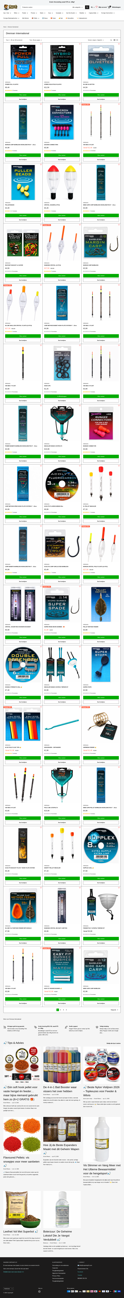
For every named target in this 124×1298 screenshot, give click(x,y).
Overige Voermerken (107, 13)
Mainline (82, 13)
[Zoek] (87, 7)
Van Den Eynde (70, 13)
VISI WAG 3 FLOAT (10, 988)
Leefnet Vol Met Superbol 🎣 (20, 1231)
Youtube (80, 1275)
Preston (33, 13)
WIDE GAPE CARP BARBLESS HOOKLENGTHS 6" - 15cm (99, 205)
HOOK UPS (47, 385)
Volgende (113, 1010)
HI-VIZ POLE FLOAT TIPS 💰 (13, 747)
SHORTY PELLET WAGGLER (52, 868)
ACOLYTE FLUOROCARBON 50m (53, 506)
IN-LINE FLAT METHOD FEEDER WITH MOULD (18, 928)
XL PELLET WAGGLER (89, 506)
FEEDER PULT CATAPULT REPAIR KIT (94, 928)
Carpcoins (55, 1268)
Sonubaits (58, 13)
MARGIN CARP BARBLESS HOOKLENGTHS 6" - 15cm (20, 144)
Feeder (24, 13)
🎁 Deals (53, 18)
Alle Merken (25, 18)
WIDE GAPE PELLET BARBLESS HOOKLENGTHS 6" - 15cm (100, 807)
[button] (41, 45)
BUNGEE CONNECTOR (89, 446)
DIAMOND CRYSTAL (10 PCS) (52, 265)
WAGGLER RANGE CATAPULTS (53, 446)
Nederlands (7, 1288)
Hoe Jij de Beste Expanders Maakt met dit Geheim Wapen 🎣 (61, 1149)
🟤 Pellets (34, 18)
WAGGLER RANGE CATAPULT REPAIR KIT (56, 687)
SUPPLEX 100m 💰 (88, 868)
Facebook (80, 1272)
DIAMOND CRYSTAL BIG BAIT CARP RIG (55, 928)
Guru (49, 13)
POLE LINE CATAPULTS (51, 807)
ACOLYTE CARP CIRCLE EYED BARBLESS (56, 566)
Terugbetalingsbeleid (57, 1270)
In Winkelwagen (62, 396)
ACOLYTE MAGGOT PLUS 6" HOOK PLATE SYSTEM (20, 868)
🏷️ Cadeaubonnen (82, 18)
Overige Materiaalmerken (10, 18)
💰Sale (61, 18)
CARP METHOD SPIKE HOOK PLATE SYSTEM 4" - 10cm (21, 506)
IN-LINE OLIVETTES (88, 84)
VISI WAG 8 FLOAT (10, 807)
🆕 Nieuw (45, 18)
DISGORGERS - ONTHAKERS (52, 747)
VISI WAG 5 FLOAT (88, 385)
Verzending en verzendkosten (60, 1265)
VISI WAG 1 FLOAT (88, 325)
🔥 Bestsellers (70, 18)
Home (4, 27)
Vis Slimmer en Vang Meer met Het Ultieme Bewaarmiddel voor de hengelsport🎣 (102, 1169)
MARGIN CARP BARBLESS (90, 265)
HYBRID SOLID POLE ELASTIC (53, 84)
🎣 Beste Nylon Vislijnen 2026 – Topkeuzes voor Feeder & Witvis (101, 1091)
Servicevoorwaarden (58, 1278)
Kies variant (23, 95)
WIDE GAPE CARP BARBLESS (91, 988)
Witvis (15, 13)
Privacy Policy (56, 1276)
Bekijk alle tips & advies (114, 1043)
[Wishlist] (97, 7)
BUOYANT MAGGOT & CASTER (14, 265)
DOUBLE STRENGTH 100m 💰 (13, 687)
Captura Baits (92, 13)
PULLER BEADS (9, 205)
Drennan (7, 82)
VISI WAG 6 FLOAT (88, 144)
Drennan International (13, 27)
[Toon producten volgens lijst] (117, 40)
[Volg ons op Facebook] (39, 1291)
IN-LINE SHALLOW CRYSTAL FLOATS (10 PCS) (18, 325)
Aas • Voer (6, 13)
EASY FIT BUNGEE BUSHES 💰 (53, 988)
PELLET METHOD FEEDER (90, 626)
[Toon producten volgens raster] (114, 40)
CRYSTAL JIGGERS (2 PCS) (52, 205)
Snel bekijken (23, 99)
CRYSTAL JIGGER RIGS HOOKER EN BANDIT (18, 626)
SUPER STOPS (87, 687)
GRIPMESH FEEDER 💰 (89, 747)
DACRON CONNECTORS (51, 144)
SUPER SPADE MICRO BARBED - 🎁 (54, 626)
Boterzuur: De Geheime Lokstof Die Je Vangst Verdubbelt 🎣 (57, 1235)
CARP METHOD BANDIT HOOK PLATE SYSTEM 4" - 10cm (60, 325)
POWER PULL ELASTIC (11, 84)
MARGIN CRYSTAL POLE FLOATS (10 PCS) (95, 566)
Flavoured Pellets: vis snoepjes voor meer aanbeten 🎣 (21, 1161)
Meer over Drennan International (12, 1019)
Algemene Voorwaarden (58, 1273)
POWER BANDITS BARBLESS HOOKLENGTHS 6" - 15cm (21, 446)
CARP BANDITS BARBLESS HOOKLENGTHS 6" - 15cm (20, 566)
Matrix (41, 13)
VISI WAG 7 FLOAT (10, 385)
